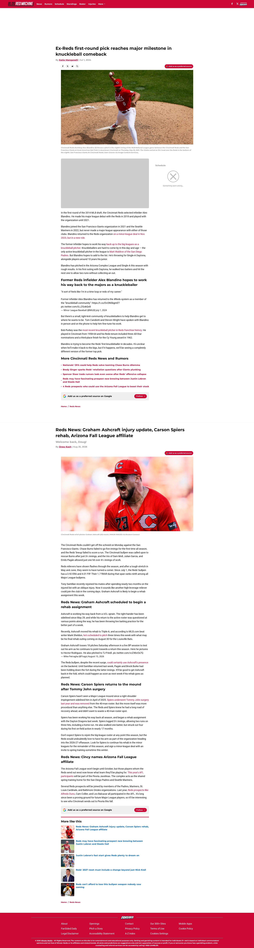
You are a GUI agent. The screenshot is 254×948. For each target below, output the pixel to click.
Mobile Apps (185, 923)
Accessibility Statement (101, 933)
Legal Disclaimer (70, 933)
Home (64, 406)
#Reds (117, 299)
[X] (237, 4)
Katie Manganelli (68, 60)
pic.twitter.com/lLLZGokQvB (76, 306)
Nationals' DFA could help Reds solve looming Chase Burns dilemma (101, 365)
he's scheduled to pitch (95, 635)
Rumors (48, 4)
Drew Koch (65, 447)
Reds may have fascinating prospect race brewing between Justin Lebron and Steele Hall (104, 380)
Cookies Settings (159, 933)
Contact (129, 923)
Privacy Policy (132, 928)
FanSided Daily (69, 928)
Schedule (59, 4)
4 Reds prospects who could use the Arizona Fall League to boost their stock (106, 386)
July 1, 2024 (101, 310)
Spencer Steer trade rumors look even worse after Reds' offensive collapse (104, 374)
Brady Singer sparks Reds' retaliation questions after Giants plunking (102, 369)
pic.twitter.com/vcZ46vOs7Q (128, 652)
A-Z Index (130, 933)
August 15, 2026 (96, 656)
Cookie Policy (186, 928)
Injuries (92, 4)
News (39, 4)
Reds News (75, 406)
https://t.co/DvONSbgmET (106, 302)
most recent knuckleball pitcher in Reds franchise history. (112, 330)
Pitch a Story (96, 928)
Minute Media (46, 941)
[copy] (77, 66)
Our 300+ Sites (158, 923)
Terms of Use (157, 928)
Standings (72, 4)
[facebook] (232, 4)
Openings (94, 923)
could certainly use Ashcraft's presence (127, 662)
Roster (82, 4)
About (64, 923)
